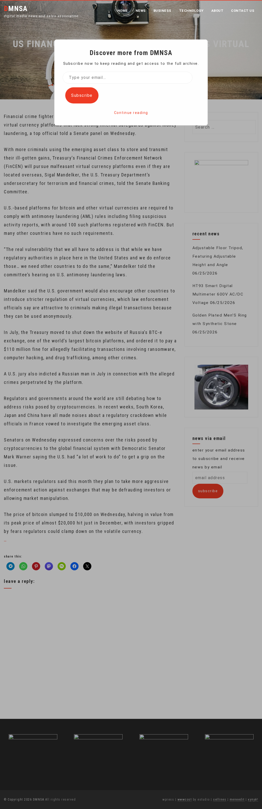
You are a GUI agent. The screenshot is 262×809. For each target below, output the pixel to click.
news (141, 11)
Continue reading (131, 113)
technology (191, 11)
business (162, 11)
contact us (242, 11)
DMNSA (15, 8)
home (122, 11)
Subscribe (82, 95)
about (217, 11)
